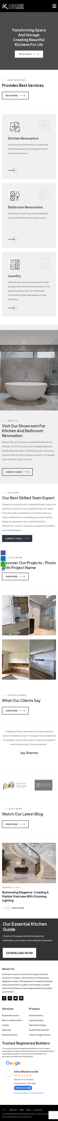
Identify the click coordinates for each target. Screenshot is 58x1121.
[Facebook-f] (4, 998)
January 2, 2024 (11, 887)
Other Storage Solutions (40, 1035)
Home (4, 1110)
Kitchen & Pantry (36, 1015)
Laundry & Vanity (36, 1020)
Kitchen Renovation (10, 1015)
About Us (13, 1110)
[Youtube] (15, 998)
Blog (29, 1110)
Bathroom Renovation (12, 1020)
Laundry (5, 1025)
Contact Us (37, 1110)
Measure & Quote (9, 1035)
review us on (22, 1087)
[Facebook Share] (3, 552)
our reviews (23, 1093)
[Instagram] (10, 998)
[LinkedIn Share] (3, 558)
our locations (37, 1093)
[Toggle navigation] (54, 6)
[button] (3, 569)
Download (15, 953)
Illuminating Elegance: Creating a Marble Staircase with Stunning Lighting (25, 896)
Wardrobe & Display (38, 1025)
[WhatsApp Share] (3, 564)
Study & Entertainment (39, 1030)
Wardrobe (6, 1030)
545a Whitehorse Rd (26, 1071)
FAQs (22, 1110)
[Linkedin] (21, 998)
